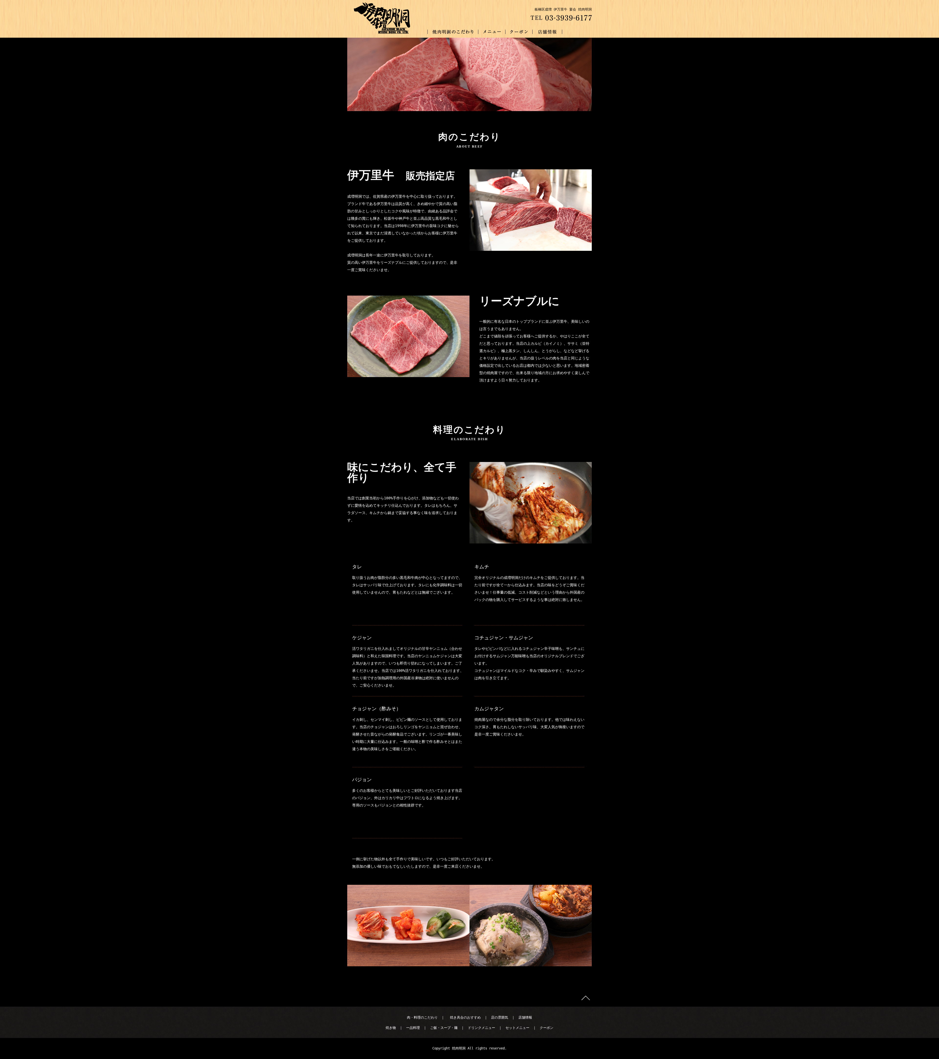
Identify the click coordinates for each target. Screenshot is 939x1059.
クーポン (519, 31)
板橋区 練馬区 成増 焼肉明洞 (390, 31)
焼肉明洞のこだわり (452, 31)
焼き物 (391, 1028)
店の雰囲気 (499, 1017)
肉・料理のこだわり (422, 1017)
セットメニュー (517, 1028)
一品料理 (413, 1028)
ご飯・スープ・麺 (444, 1028)
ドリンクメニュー (481, 1028)
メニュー (491, 31)
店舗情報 (547, 31)
